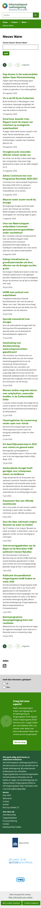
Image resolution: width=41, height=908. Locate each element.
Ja (7, 683)
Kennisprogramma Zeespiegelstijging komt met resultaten (18, 620)
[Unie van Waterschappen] (20, 861)
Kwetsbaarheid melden (12, 827)
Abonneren (7, 798)
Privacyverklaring (10, 821)
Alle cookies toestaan (11, 903)
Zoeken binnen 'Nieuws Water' (15, 43)
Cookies (6, 824)
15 (18, 65)
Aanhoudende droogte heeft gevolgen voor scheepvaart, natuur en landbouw (17, 471)
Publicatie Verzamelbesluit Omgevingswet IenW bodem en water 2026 (19, 578)
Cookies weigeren (31, 903)
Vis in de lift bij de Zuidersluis (18, 98)
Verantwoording (9, 815)
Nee (8, 687)
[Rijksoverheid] (20, 843)
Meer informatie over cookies (20, 897)
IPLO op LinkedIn (11, 807)
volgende (25, 65)
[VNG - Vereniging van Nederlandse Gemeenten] (20, 880)
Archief (6, 804)
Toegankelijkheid (10, 818)
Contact (6, 801)
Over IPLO (21, 789)
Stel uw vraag (19, 742)
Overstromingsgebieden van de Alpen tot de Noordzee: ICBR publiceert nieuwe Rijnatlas (19, 548)
